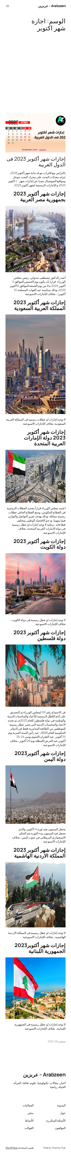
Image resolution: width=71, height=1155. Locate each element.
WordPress (11, 1147)
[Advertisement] (35, 70)
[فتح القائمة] (7, 6)
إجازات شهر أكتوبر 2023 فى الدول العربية (36, 161)
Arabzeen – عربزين (52, 6)
